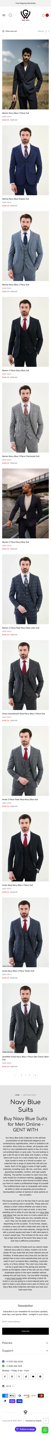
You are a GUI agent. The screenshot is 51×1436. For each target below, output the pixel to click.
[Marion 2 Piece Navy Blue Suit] (25, 503)
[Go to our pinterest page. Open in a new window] (40, 1376)
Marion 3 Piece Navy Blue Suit (15, 370)
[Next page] (35, 1075)
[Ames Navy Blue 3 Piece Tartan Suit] (25, 932)
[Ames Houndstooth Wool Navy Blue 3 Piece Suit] (25, 675)
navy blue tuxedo (14, 1278)
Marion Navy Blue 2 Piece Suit (15, 113)
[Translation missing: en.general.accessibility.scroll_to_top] (46, 1421)
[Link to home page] (25, 1412)
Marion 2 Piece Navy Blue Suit (15, 542)
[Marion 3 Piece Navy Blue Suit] (25, 332)
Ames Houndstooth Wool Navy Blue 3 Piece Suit (23, 713)
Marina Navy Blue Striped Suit (15, 199)
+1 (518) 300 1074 (14, 1366)
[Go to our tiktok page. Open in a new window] (26, 1376)
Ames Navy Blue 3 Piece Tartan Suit (18, 971)
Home (17, 1095)
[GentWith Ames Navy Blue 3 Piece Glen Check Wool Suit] (25, 1018)
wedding (38, 1177)
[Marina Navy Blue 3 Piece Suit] (25, 246)
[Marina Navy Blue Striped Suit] (25, 160)
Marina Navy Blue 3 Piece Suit (15, 284)
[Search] (10, 15)
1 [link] (21, 1075)
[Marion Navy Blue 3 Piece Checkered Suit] (25, 418)
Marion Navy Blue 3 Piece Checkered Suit (20, 456)
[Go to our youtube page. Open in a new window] (33, 1376)
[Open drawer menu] (4, 15)
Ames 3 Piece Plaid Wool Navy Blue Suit (20, 799)
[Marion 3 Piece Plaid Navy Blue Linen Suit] (25, 589)
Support (7, 1350)
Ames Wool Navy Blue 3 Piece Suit (17, 885)
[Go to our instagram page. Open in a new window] (12, 1376)
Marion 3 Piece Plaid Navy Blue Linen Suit (20, 628)
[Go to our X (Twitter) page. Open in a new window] (19, 1376)
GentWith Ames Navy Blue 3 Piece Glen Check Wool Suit (25, 1058)
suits (24, 1166)
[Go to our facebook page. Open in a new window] (5, 1376)
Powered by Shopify (34, 1421)
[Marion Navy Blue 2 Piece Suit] (25, 74)
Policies (7, 1343)
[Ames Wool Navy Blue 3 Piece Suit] (25, 847)
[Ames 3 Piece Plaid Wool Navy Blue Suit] (25, 761)
